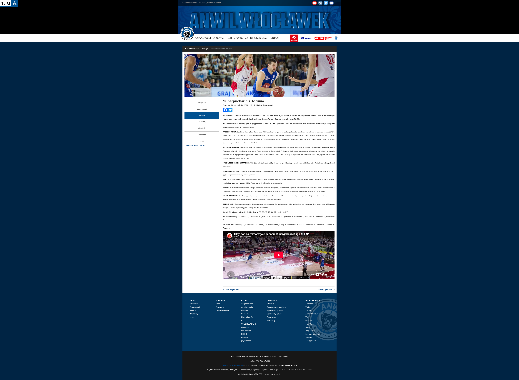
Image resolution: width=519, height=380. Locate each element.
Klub (229, 38)
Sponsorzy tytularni (275, 310)
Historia (244, 310)
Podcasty (202, 135)
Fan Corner (310, 324)
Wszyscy (270, 304)
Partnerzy (271, 320)
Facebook (309, 304)
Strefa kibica (258, 38)
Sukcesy (244, 314)
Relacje (205, 48)
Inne (202, 141)
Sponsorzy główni (274, 314)
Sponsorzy (241, 38)
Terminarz (220, 307)
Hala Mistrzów (247, 317)
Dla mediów (246, 331)
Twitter (308, 307)
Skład (218, 304)
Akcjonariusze (247, 304)
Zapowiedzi (202, 109)
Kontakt (274, 38)
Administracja (247, 307)
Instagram (309, 310)
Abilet (307, 327)
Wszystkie (201, 102)
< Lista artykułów (231, 290)
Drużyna (218, 38)
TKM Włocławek (222, 310)
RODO (244, 334)
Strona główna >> (326, 290)
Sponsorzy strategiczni (276, 307)
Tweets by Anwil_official (194, 145)
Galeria (308, 320)
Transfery (202, 122)
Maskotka (245, 327)
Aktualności (203, 38)
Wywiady (202, 128)
